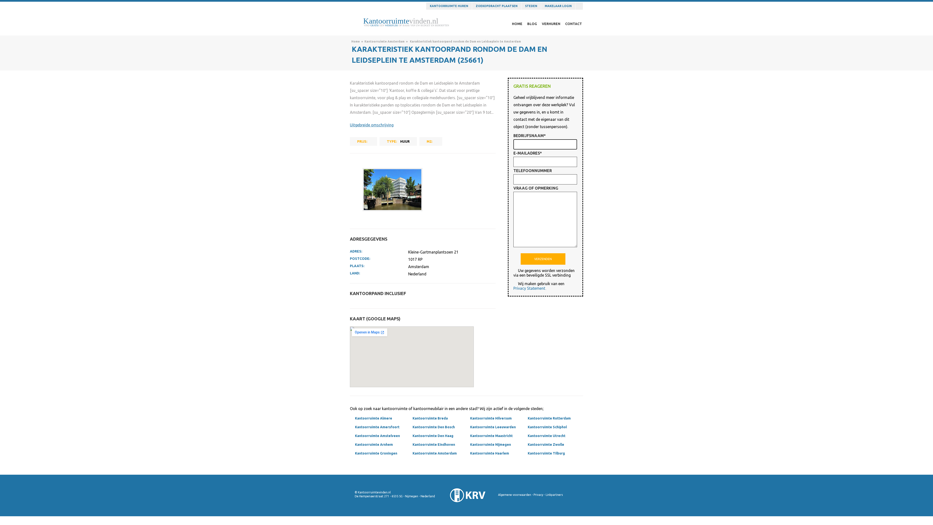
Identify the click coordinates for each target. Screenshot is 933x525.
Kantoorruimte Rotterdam (549, 418)
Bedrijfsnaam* (529, 135)
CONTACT (573, 24)
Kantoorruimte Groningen (376, 453)
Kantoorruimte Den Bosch (434, 427)
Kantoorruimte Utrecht (546, 436)
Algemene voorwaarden (514, 494)
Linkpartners (554, 494)
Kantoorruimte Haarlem (489, 453)
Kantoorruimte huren (449, 6)
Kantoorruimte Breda (430, 418)
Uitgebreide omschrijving (372, 125)
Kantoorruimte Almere (373, 418)
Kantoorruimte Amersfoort (377, 427)
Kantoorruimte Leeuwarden (493, 427)
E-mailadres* (527, 153)
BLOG (532, 24)
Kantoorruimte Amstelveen (377, 436)
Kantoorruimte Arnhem (374, 444)
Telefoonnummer (532, 170)
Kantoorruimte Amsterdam (384, 41)
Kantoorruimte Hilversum (491, 418)
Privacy (538, 494)
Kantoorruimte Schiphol (547, 427)
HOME (517, 24)
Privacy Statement (529, 288)
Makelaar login (558, 6)
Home (355, 41)
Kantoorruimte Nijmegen (490, 444)
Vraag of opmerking (535, 188)
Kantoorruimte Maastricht (491, 436)
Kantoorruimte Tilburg (546, 453)
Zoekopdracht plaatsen (497, 6)
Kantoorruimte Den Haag (433, 436)
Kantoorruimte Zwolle (546, 444)
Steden (531, 6)
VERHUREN (551, 24)
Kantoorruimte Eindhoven (434, 444)
